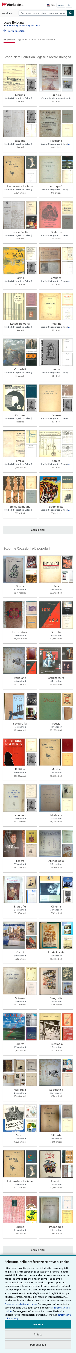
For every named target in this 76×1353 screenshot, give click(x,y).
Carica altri (38, 529)
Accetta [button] (38, 1324)
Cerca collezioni (14, 30)
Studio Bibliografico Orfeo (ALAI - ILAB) (22, 25)
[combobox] (43, 13)
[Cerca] (70, 13)
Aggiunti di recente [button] (27, 39)
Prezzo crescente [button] (46, 39)
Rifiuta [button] (38, 1334)
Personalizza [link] (38, 1344)
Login (61, 5)
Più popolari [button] (9, 39)
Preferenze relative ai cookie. (21, 1303)
